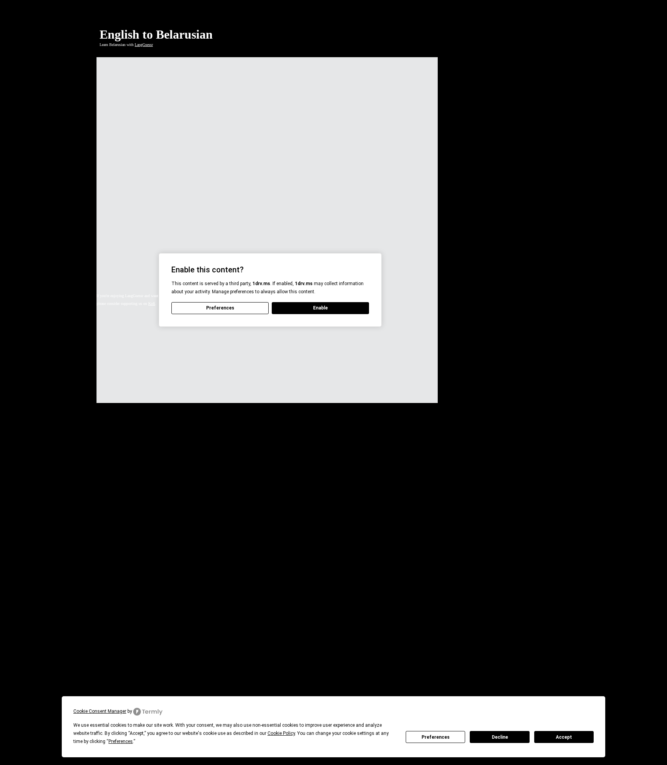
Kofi (151, 303)
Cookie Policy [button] (281, 733)
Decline (500, 737)
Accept (564, 737)
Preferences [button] (120, 741)
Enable (320, 308)
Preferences (436, 737)
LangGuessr (144, 44)
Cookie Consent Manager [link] (99, 711)
